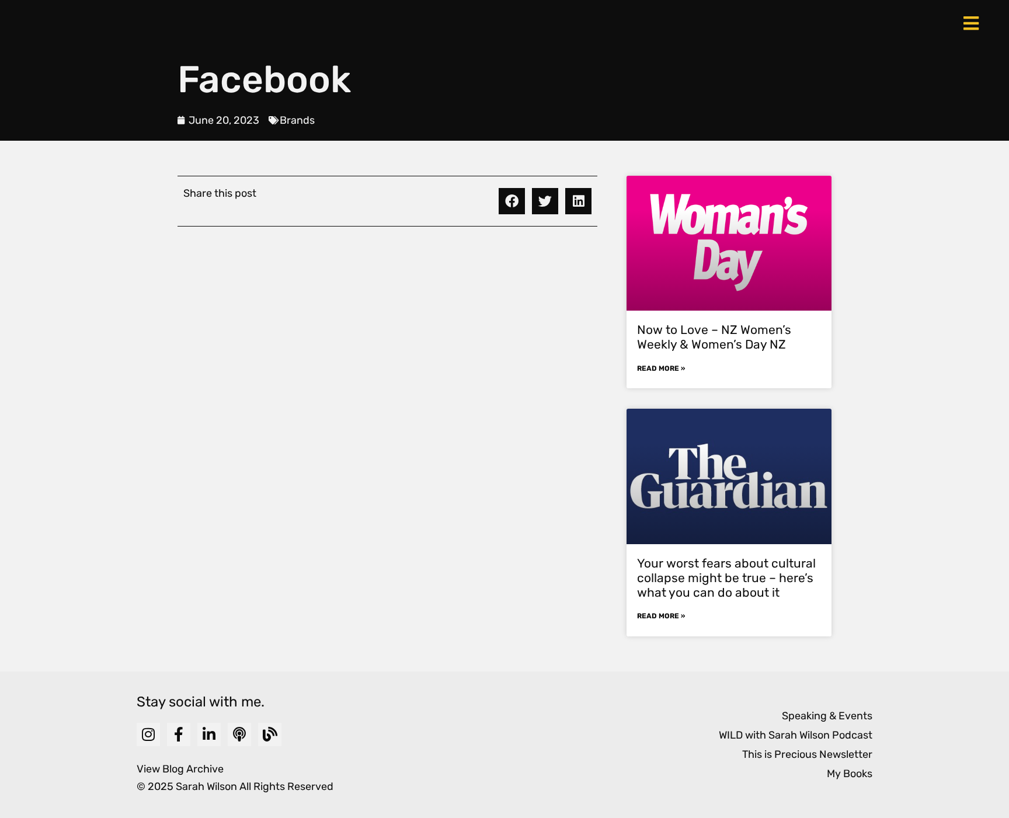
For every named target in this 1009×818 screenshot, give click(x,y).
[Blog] (269, 734)
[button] (512, 201)
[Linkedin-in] (209, 734)
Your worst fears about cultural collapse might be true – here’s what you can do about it (726, 578)
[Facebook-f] (178, 734)
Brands (297, 120)
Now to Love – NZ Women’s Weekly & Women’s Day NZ (714, 336)
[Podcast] (239, 734)
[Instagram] (148, 734)
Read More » (661, 368)
